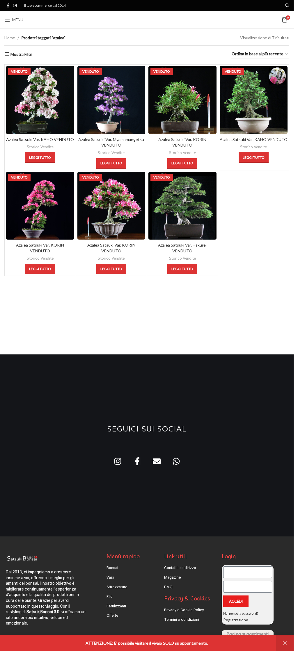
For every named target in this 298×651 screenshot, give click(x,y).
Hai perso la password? (240, 613)
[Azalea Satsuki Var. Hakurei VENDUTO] (182, 206)
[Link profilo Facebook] (7, 6)
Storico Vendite (40, 147)
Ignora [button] (285, 643)
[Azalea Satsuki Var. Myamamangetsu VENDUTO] (111, 100)
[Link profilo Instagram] (14, 6)
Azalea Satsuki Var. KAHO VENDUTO (40, 139)
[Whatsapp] (176, 461)
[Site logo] (147, 19)
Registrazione (235, 619)
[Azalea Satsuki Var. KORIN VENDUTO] (182, 100)
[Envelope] (157, 461)
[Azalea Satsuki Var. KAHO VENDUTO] (40, 100)
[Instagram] (118, 461)
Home (9, 37)
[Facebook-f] (137, 461)
